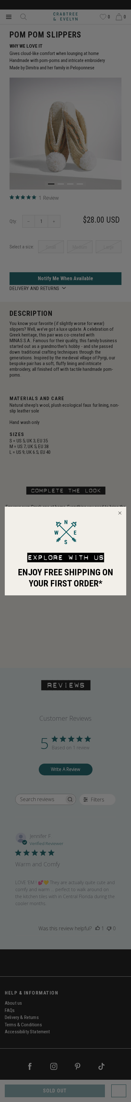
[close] (120, 513)
